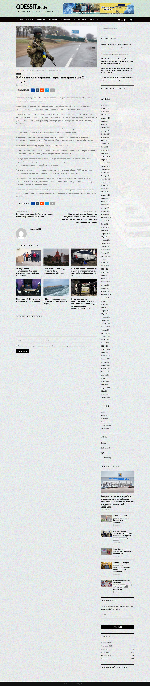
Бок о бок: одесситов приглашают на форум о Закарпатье (123, 551)
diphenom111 (35, 229)
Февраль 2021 (105, 317)
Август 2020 (105, 336)
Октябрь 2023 (105, 214)
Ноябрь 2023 (105, 211)
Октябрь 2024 (105, 176)
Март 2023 (104, 237)
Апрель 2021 (105, 311)
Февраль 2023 (105, 240)
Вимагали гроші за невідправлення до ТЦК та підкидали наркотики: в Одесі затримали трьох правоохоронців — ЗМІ (84, 303)
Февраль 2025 (105, 163)
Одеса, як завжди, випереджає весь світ (115, 54)
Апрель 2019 (105, 388)
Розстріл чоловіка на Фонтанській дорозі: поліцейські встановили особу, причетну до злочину (116, 46)
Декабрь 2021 (105, 285)
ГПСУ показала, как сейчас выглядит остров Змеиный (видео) (55, 301)
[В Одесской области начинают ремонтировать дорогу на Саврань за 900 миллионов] (106, 583)
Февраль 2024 (105, 201)
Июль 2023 (104, 224)
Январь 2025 (105, 166)
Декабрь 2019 (105, 362)
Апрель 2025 (105, 156)
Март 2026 (104, 121)
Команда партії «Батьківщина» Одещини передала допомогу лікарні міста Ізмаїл (27, 272)
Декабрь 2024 (105, 169)
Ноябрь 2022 (105, 250)
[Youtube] (119, 20)
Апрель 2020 (105, 349)
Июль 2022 (104, 262)
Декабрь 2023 (105, 208)
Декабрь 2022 (105, 246)
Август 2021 (105, 298)
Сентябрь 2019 (106, 372)
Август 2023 (105, 221)
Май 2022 (104, 269)
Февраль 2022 (105, 278)
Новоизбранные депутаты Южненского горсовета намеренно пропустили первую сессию (122, 535)
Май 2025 (104, 153)
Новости (29, 19)
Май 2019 (104, 384)
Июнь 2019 (105, 381)
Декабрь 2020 (105, 323)
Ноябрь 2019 (105, 365)
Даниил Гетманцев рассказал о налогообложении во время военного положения (121, 567)
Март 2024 (104, 198)
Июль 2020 (104, 340)
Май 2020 (104, 346)
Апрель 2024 (105, 195)
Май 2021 (104, 307)
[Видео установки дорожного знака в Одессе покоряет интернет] (106, 518)
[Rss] (122, 20)
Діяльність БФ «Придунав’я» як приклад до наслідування (28, 300)
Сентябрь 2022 (106, 256)
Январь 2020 (105, 359)
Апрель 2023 (105, 234)
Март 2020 (104, 352)
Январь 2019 (105, 397)
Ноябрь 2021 (105, 288)
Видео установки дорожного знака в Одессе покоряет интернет (121, 519)
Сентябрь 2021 (106, 295)
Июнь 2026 (105, 111)
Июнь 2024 (105, 189)
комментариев (108, 453)
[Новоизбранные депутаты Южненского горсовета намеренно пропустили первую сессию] (106, 533)
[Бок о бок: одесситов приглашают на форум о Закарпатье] (106, 551)
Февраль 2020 (105, 356)
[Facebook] (117, 20)
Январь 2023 (105, 243)
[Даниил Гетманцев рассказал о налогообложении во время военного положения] (106, 565)
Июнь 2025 (105, 150)
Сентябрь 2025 (106, 140)
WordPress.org (106, 457)
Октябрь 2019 (105, 368)
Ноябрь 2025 (105, 134)
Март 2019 (104, 391)
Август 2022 (105, 259)
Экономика (65, 19)
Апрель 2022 (105, 272)
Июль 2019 (104, 378)
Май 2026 (104, 115)
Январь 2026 (105, 127)
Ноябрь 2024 (105, 172)
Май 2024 (104, 192)
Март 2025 (104, 160)
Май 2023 (104, 230)
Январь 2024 (105, 205)
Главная (19, 19)
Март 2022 (104, 275)
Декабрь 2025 (105, 131)
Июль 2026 (104, 108)
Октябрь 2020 (105, 330)
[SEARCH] (132, 28)
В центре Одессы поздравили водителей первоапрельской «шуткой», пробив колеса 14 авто (84, 272)
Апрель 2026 (105, 118)
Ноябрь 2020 (105, 327)
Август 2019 (105, 375)
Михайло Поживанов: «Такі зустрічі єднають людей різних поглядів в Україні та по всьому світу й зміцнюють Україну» (117, 61)
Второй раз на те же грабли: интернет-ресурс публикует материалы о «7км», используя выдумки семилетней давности (117, 501)
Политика (53, 19)
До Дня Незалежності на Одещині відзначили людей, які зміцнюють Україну (117, 78)
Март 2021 (104, 314)
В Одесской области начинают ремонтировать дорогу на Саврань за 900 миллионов (122, 585)
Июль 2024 (104, 185)
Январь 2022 (105, 282)
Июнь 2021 (105, 304)
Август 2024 (105, 182)
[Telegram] (125, 20)
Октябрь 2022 (105, 253)
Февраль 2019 (105, 394)
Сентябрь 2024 (106, 179)
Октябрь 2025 (105, 137)
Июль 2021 (104, 301)
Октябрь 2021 (105, 291)
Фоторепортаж (79, 19)
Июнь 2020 (105, 343)
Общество (41, 19)
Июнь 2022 (105, 266)
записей (105, 448)
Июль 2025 (104, 147)
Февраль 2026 (105, 124)
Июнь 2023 (105, 227)
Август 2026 (105, 105)
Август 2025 (105, 144)
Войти (103, 443)
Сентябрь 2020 (106, 333)
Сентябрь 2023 (106, 217)
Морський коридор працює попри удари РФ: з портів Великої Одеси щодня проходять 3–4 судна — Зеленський (117, 70)
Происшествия (96, 19)
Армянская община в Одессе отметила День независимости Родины (56, 271)
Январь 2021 (105, 320)
